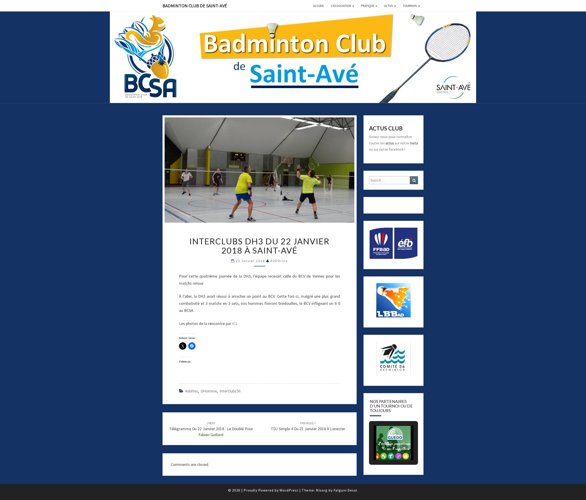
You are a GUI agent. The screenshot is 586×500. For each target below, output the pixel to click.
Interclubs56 (230, 391)
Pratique (368, 6)
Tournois (410, 6)
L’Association (341, 6)
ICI (234, 323)
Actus (389, 6)
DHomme (209, 391)
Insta (414, 143)
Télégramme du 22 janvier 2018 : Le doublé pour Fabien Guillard (211, 429)
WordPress (288, 490)
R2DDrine (279, 261)
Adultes (191, 391)
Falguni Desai (345, 490)
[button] (383, 448)
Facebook (396, 149)
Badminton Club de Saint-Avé (195, 5)
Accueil (318, 6)
